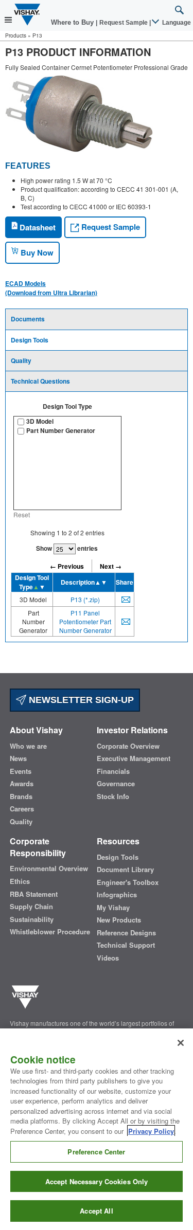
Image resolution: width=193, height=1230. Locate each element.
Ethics (20, 881)
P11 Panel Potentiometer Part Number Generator (85, 621)
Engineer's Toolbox (128, 882)
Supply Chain (31, 906)
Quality (21, 360)
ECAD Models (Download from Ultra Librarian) (51, 288)
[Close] (180, 1043)
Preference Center (96, 1151)
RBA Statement (34, 894)
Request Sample (109, 226)
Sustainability (32, 919)
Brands (21, 796)
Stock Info (113, 796)
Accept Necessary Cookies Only (96, 1181)
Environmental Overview (49, 868)
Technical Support (126, 945)
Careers (22, 808)
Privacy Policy (151, 1131)
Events (20, 771)
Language (176, 22)
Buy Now (36, 252)
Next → (110, 566)
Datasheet (36, 227)
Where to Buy (73, 22)
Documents (28, 318)
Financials (113, 771)
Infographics (117, 894)
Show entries (67, 548)
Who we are (28, 746)
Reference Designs (126, 932)
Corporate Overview (128, 746)
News (18, 758)
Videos (108, 958)
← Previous (67, 566)
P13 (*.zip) (85, 599)
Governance (116, 783)
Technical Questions (40, 381)
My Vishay (113, 907)
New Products (119, 920)
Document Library (125, 869)
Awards (21, 783)
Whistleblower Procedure (50, 931)
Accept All (96, 1211)
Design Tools (29, 340)
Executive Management (133, 758)
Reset (21, 514)
